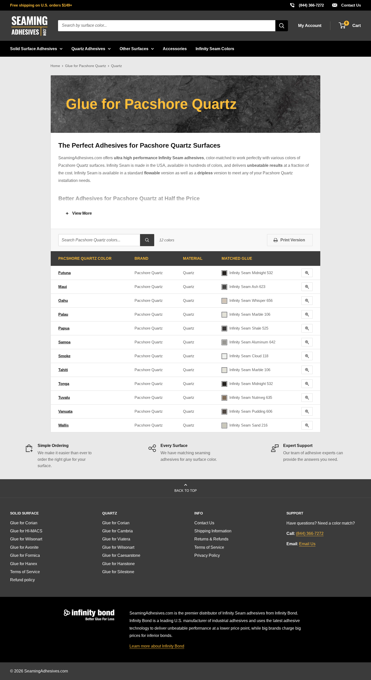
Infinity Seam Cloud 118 (248, 356)
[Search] (281, 25)
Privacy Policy (207, 555)
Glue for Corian (23, 523)
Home (55, 66)
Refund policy (22, 580)
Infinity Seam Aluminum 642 (252, 342)
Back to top (185, 491)
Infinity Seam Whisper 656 (251, 300)
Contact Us (350, 5)
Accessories (175, 49)
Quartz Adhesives (88, 49)
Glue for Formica (25, 555)
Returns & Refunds (211, 539)
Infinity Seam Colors (215, 49)
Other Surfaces (134, 49)
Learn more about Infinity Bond (156, 646)
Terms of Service (25, 572)
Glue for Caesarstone (121, 555)
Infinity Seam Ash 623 (247, 286)
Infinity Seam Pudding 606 (250, 411)
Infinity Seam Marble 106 (249, 314)
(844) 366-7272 (306, 5)
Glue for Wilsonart (26, 539)
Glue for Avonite (24, 547)
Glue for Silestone (118, 572)
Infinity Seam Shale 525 (248, 328)
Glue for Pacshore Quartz (85, 66)
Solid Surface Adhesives (33, 49)
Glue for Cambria (117, 531)
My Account (310, 25)
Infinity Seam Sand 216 (248, 425)
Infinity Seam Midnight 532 (251, 273)
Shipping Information (212, 531)
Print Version (292, 240)
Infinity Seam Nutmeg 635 (250, 397)
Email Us (307, 544)
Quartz (188, 273)
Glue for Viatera (116, 539)
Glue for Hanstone (118, 564)
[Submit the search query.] (147, 240)
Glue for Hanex (23, 564)
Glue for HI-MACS (26, 531)
